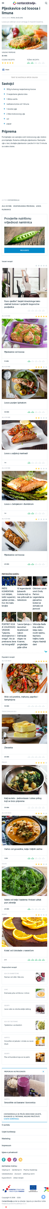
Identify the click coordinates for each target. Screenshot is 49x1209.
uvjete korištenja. (11, 1119)
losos (38, 206)
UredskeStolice (7, 1174)
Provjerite (24, 250)
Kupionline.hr (7, 1178)
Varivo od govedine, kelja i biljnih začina (23, 849)
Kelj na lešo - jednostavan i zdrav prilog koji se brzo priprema (23, 800)
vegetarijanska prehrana (24, 206)
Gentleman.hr (17, 1170)
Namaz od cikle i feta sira (14, 977)
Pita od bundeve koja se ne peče (17, 1057)
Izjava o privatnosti (9, 1152)
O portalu (6, 1125)
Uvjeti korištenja (8, 1132)
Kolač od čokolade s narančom (19, 950)
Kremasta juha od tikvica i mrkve (16, 993)
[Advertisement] (24, 174)
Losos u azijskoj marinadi (16, 453)
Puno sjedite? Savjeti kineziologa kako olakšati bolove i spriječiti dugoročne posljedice (22, 304)
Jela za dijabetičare (11, 973)
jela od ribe (7, 206)
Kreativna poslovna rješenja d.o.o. (14, 1203)
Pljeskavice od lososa (14, 352)
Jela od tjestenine (11, 1021)
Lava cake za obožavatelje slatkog (17, 1009)
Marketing (6, 1138)
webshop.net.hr (29, 1174)
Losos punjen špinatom (15, 402)
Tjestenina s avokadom (13, 1025)
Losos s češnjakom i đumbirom (19, 504)
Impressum (6, 1145)
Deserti (7, 1005)
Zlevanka (8, 747)
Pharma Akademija (30, 1170)
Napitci (7, 1037)
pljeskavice (6, 209)
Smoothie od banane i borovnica (19, 1102)
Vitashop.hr (6, 1170)
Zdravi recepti (18, 1178)
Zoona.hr (18, 1174)
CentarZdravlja (24, 3)
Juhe (6, 989)
